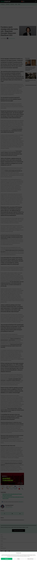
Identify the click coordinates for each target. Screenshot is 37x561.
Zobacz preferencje (30, 558)
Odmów (18, 558)
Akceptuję (6, 558)
